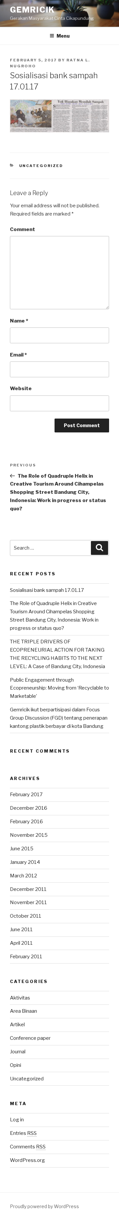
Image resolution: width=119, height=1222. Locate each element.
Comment (22, 229)
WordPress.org (27, 1160)
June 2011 (21, 930)
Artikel (17, 1025)
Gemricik (32, 10)
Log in (17, 1120)
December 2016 (28, 808)
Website (21, 388)
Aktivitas (20, 998)
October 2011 (25, 916)
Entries (23, 1133)
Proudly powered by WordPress (44, 1206)
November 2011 (28, 902)
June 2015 (21, 849)
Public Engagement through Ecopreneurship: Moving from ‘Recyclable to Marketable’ (59, 688)
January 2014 (25, 862)
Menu (63, 36)
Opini (15, 1065)
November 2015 (29, 835)
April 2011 (21, 943)
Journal (17, 1052)
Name (19, 321)
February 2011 (26, 957)
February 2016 (26, 822)
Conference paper (30, 1038)
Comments (28, 1147)
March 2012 (23, 876)
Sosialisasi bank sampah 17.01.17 (47, 590)
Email (18, 355)
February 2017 (26, 795)
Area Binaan (23, 1011)
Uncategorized (41, 165)
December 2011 (28, 889)
